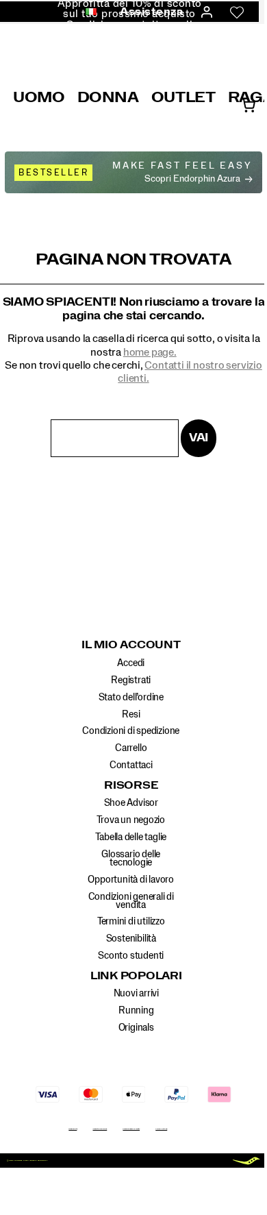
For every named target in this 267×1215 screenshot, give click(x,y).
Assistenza (151, 11)
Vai (198, 437)
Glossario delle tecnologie (130, 859)
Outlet (183, 97)
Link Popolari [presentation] (136, 975)
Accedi (130, 663)
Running (136, 1011)
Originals (136, 1028)
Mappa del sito (72, 1129)
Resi (131, 715)
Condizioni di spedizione (130, 731)
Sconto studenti (131, 956)
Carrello (131, 748)
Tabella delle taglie (130, 837)
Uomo (39, 97)
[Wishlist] (237, 12)
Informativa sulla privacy (99, 1129)
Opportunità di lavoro (131, 880)
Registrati (131, 680)
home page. (150, 352)
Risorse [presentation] (130, 785)
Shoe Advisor (131, 803)
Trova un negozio (131, 820)
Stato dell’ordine (131, 697)
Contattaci (131, 765)
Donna (108, 97)
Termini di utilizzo (131, 921)
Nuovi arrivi (136, 993)
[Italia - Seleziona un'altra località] (87, 12)
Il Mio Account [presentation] (131, 644)
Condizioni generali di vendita (131, 901)
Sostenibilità (131, 939)
